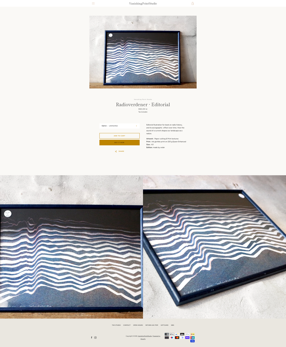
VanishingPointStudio (143, 3)
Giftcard (164, 325)
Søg (172, 325)
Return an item (152, 325)
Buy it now (119, 142)
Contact (127, 325)
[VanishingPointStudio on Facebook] (91, 337)
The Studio (116, 325)
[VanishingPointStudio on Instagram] (95, 337)
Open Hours (138, 325)
